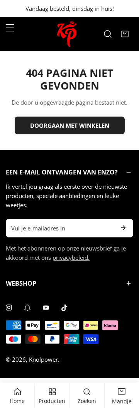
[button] (124, 33)
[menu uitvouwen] (10, 27)
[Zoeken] (107, 33)
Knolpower (43, 359)
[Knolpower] (66, 34)
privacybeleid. (71, 257)
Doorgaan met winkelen (69, 125)
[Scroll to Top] (125, 367)
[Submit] (123, 228)
